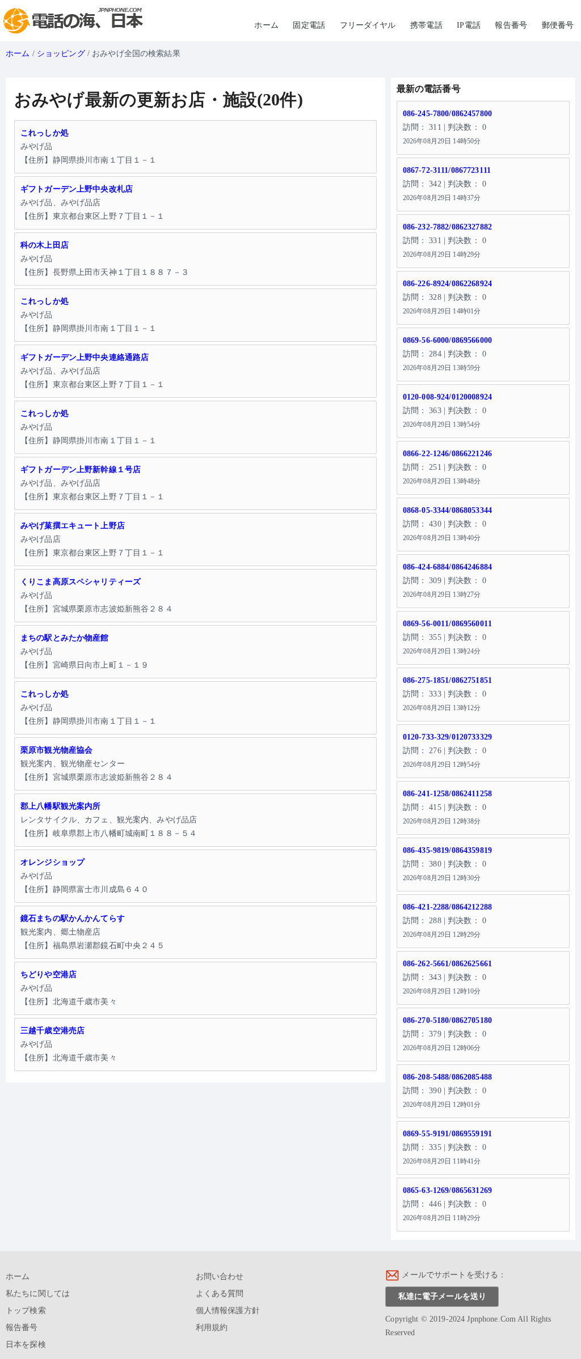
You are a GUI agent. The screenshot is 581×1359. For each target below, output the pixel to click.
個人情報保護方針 (228, 1310)
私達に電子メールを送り (442, 1296)
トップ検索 (26, 1310)
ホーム (266, 25)
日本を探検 (26, 1344)
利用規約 (212, 1327)
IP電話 (469, 25)
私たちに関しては (38, 1293)
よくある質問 (220, 1293)
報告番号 (511, 25)
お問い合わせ (220, 1276)
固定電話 (309, 25)
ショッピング (61, 53)
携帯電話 (426, 25)
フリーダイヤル (368, 25)
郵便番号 (558, 25)
